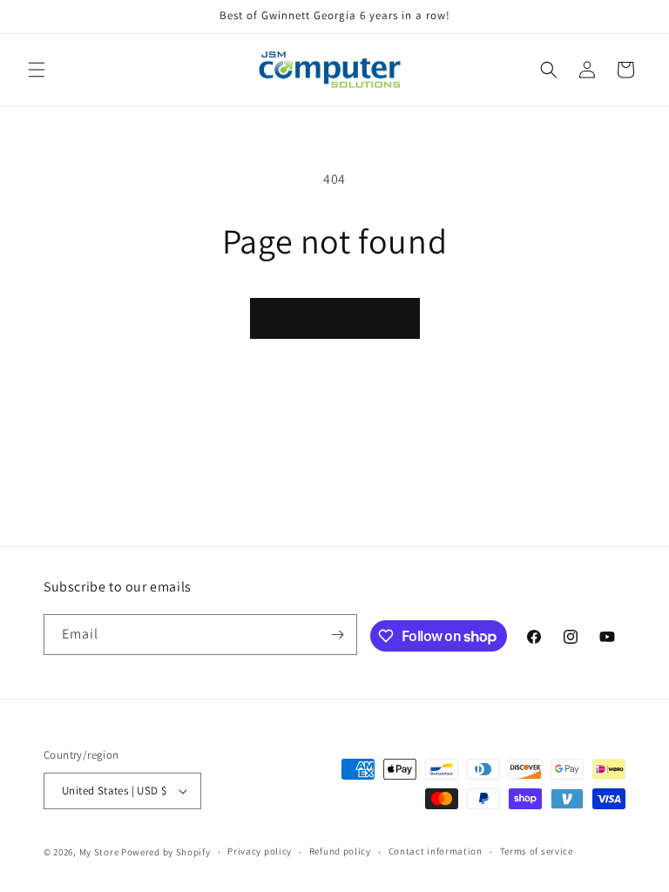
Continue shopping (335, 318)
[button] (36, 70)
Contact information (436, 851)
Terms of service (536, 851)
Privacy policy (259, 851)
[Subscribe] (337, 634)
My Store (99, 852)
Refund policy (340, 851)
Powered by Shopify (166, 852)
